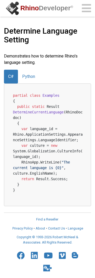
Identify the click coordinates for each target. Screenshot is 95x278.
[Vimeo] (62, 255)
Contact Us (56, 228)
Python (28, 76)
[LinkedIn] (34, 255)
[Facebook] (20, 255)
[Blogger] (75, 255)
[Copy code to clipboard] (81, 94)
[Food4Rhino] (47, 268)
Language (75, 228)
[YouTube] (48, 255)
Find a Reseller (47, 219)
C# (11, 76)
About (40, 228)
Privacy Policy (22, 228)
